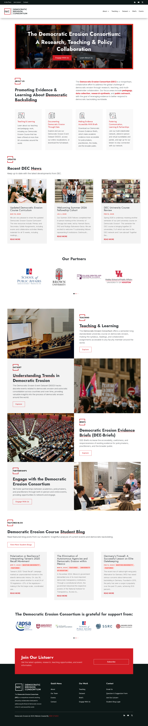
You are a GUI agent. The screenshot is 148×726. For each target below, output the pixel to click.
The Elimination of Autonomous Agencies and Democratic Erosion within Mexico (72, 560)
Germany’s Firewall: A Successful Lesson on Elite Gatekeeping (118, 558)
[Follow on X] (142, 2)
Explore (85, 349)
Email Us (109, 689)
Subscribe (111, 662)
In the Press (7, 2)
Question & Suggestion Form (117, 693)
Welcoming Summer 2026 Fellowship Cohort (72, 209)
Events (141, 11)
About (105, 11)
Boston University (31, 565)
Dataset (125, 11)
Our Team (54, 693)
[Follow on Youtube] (138, 2)
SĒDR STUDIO (54, 716)
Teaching (114, 11)
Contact (25, 2)
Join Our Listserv (112, 697)
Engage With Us (62, 58)
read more (15, 239)
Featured (15, 568)
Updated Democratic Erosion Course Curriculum (26, 209)
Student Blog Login (113, 702)
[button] (74, 293)
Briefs (135, 11)
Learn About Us (86, 58)
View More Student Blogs (21, 545)
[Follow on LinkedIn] (134, 2)
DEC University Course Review (116, 209)
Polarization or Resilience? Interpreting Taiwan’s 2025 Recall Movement (25, 558)
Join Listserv (17, 2)
